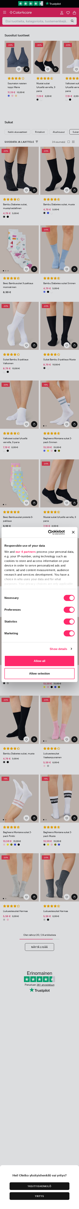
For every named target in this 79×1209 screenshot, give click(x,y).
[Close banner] (73, 532)
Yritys (39, 1196)
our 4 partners (26, 551)
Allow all (39, 661)
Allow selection (39, 673)
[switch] (69, 610)
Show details (58, 649)
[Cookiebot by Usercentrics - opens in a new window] (49, 532)
